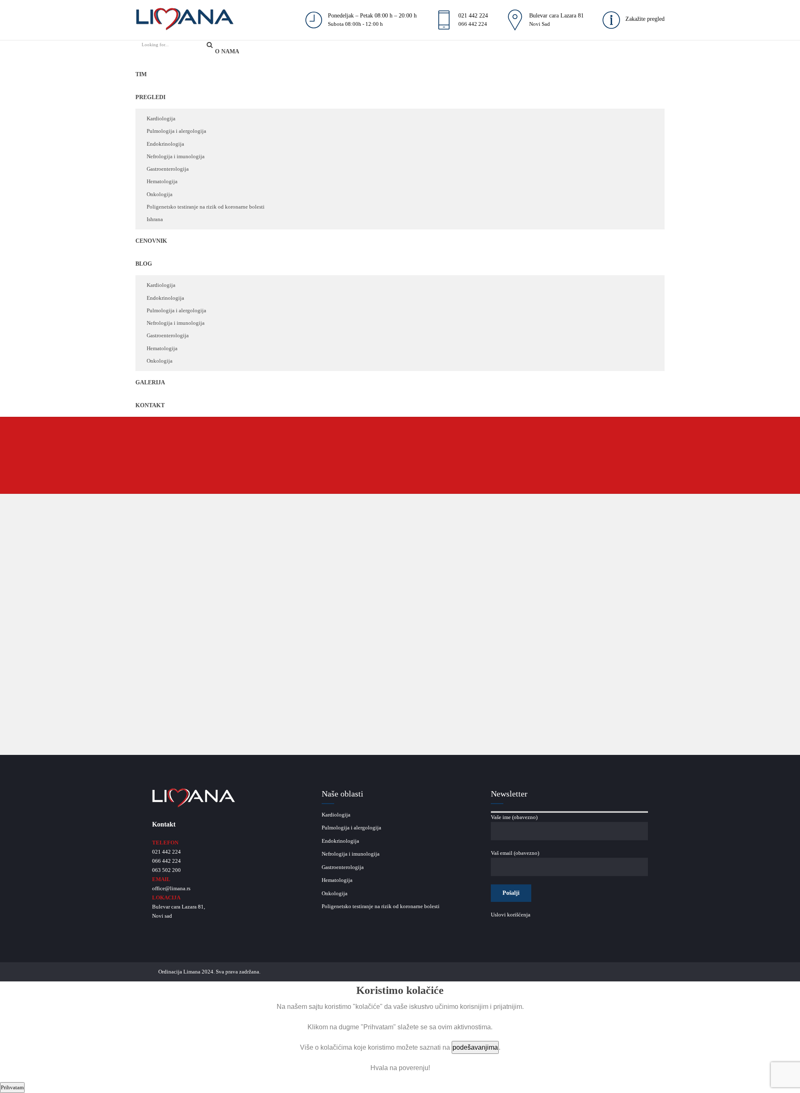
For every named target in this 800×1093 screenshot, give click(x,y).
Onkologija (159, 194)
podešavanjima (475, 1047)
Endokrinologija (165, 144)
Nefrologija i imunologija (176, 156)
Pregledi (150, 97)
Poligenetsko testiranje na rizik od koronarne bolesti (206, 207)
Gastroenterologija (168, 169)
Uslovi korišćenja (510, 914)
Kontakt (150, 405)
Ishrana (155, 219)
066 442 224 (166, 861)
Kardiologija (161, 118)
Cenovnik (151, 241)
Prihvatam (12, 1087)
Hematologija (162, 181)
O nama (227, 51)
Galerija (150, 382)
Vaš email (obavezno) (515, 853)
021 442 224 (166, 852)
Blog (143, 264)
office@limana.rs (171, 888)
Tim (141, 74)
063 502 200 (166, 870)
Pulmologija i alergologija (176, 131)
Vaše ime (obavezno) (514, 817)
